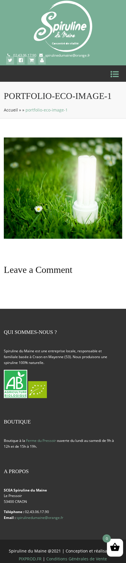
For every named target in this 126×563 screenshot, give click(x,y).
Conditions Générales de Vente (76, 559)
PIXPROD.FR (30, 559)
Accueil (11, 110)
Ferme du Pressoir (41, 440)
